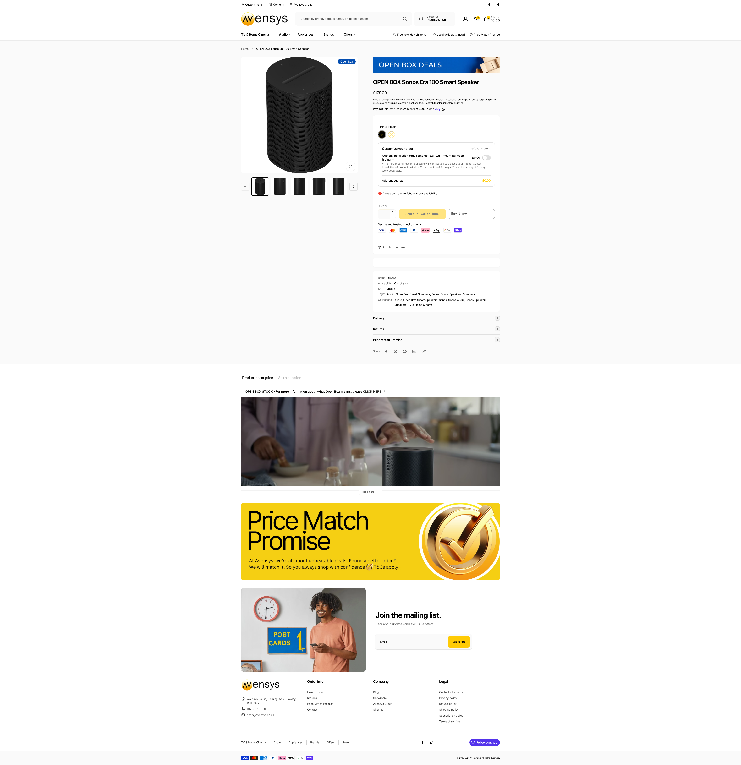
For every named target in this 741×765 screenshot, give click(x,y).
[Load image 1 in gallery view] (260, 186)
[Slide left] (245, 187)
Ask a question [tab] (289, 378)
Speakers (469, 294)
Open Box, (410, 300)
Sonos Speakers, (476, 300)
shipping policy (470, 99)
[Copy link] (424, 351)
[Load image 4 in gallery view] (318, 186)
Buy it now (459, 213)
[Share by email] (414, 351)
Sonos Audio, (456, 300)
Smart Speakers (420, 294)
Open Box (402, 294)
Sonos (392, 278)
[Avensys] (260, 689)
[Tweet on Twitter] (395, 351)
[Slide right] (353, 187)
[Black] (381, 134)
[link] (252, 5)
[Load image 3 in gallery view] (299, 186)
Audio (390, 294)
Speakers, (400, 304)
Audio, (398, 300)
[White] (391, 134)
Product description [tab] (257, 378)
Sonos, (443, 300)
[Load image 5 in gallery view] (338, 186)
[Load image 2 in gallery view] (279, 186)
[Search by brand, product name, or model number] (405, 19)
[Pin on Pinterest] (405, 351)
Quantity (382, 205)
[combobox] (353, 19)
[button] (492, 19)
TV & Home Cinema (420, 304)
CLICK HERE (372, 391)
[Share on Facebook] (386, 351)
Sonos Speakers (451, 294)
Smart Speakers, (427, 300)
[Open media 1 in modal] (299, 115)
